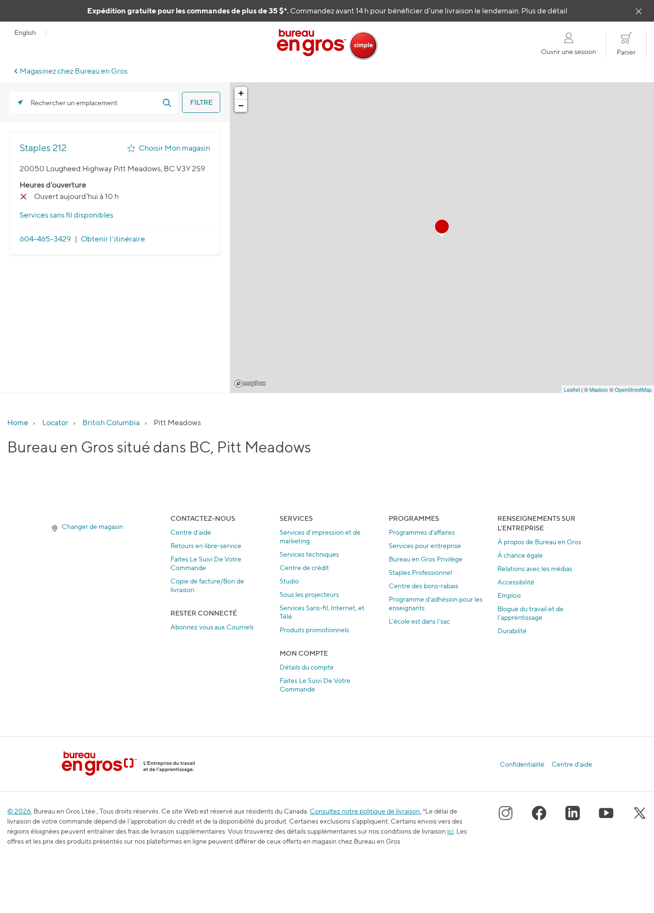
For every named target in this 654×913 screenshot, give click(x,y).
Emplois (509, 595)
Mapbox (250, 383)
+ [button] (241, 93)
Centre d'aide (190, 532)
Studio (289, 581)
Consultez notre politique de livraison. (365, 811)
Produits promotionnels (314, 630)
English (25, 32)
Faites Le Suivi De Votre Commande (205, 563)
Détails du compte (307, 667)
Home (17, 422)
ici (450, 831)
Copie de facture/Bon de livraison (207, 585)
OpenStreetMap (633, 389)
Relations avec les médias (534, 568)
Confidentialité (522, 764)
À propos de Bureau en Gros (539, 542)
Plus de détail (544, 10)
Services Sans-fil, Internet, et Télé (322, 612)
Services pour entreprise (425, 545)
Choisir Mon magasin (174, 148)
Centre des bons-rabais (423, 586)
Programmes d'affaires (422, 532)
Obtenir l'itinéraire (113, 238)
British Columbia (111, 422)
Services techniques (309, 554)
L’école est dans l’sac (419, 621)
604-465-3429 (45, 238)
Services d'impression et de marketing (320, 536)
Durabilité (512, 631)
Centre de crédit (304, 567)
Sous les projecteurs (309, 594)
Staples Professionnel (420, 572)
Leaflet (572, 389)
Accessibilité (515, 582)
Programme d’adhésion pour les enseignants (436, 603)
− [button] (241, 105)
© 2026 (19, 811)
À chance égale (520, 555)
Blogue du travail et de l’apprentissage (530, 613)
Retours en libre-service (205, 545)
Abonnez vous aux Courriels (212, 627)
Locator (55, 422)
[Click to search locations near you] (20, 102)
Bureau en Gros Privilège (425, 559)
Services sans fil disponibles (66, 215)
